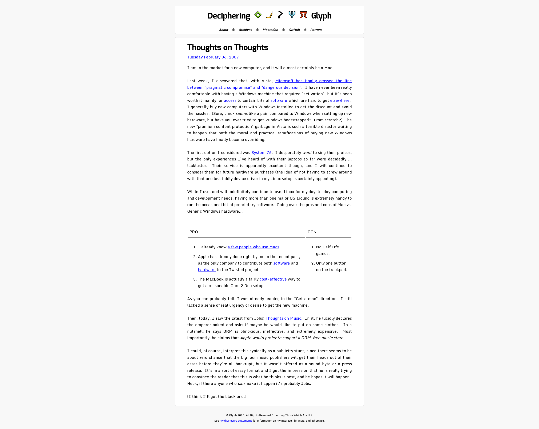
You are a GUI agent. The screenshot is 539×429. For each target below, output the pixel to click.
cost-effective (273, 279)
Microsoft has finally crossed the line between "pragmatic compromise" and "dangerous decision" (269, 83)
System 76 (261, 152)
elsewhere (340, 100)
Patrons (316, 29)
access (230, 100)
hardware (207, 269)
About (223, 29)
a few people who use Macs (253, 247)
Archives (245, 29)
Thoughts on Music (283, 318)
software (279, 100)
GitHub (294, 29)
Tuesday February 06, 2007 (213, 57)
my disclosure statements (236, 420)
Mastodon (270, 29)
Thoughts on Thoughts (227, 47)
